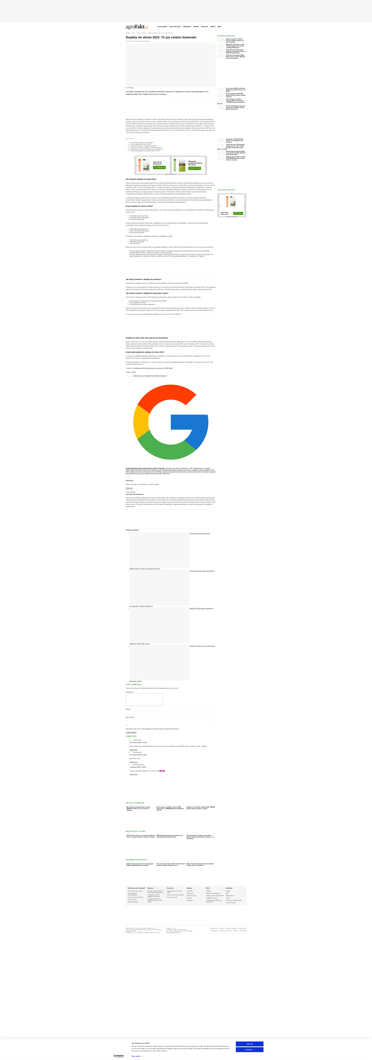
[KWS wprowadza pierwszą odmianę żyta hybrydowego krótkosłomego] (160, 833)
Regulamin (214, 930)
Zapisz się (129, 488)
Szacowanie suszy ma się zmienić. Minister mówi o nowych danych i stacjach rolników (140, 836)
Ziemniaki (190, 900)
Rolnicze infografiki (231, 928)
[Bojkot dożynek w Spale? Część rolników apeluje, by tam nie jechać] (192, 861)
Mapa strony (242, 928)
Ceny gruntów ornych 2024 (175, 895)
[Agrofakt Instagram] (235, 27)
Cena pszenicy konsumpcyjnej (132, 894)
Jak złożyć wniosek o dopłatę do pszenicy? (144, 146)
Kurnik (228, 898)
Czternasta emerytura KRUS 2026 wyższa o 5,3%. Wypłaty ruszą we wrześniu (235, 56)
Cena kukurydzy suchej (135, 891)
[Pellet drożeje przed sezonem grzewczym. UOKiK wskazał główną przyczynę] (131, 861)
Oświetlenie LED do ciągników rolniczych (154, 895)
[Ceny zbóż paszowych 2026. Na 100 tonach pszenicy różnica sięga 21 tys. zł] (163, 861)
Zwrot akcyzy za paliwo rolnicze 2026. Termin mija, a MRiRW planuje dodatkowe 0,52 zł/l (170, 808)
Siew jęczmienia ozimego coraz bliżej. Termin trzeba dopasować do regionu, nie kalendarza (200, 837)
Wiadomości (213, 928)
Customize (248, 1049)
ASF (227, 893)
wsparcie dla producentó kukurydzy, (174, 472)
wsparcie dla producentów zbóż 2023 (157, 473)
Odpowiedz (133, 750)
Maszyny (204, 26)
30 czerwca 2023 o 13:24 (138, 755)
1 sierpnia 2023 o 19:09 (138, 767)
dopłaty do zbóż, (198, 470)
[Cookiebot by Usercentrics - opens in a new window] (118, 1056)
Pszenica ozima (191, 895)
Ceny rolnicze (175, 26)
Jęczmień (190, 891)
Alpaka (228, 891)
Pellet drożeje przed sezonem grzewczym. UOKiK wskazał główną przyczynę (140, 864)
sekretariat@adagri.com (173, 932)
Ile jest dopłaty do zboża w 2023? (141, 144)
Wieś (219, 26)
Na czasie (170, 888)
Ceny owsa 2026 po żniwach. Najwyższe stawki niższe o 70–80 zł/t (236, 89)
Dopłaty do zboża (211, 898)
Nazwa (128, 709)
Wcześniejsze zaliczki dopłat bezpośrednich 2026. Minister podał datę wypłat (235, 153)
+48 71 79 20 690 (173, 931)
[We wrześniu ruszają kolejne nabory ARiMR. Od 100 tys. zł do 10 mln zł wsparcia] (134, 804)
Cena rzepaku (132, 899)
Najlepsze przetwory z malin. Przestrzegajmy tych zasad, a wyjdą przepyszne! (235, 46)
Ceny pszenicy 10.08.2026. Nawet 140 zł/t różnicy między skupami (235, 95)
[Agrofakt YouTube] (240, 27)
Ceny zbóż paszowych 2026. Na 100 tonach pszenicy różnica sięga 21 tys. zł (170, 864)
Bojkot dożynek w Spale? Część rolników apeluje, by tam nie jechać (200, 864)
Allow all (250, 1044)
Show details (136, 1056)
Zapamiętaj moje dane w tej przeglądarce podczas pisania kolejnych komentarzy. (152, 729)
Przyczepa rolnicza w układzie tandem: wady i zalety (155, 900)
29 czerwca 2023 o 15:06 (138, 742)
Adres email (130, 717)
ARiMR (208, 891)
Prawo (212, 26)
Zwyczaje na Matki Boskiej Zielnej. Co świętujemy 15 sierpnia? (234, 140)
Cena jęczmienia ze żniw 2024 (174, 891)
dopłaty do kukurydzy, (170, 470)
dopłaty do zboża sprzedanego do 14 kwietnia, (146, 472)
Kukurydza (190, 893)
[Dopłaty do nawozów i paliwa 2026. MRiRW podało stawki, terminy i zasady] (195, 804)
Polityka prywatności (225, 930)
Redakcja (243, 930)
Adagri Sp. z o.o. (152, 928)
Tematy (221, 928)
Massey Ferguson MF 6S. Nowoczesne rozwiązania (155, 891)
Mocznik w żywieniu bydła (234, 900)
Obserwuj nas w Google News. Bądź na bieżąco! (150, 376)
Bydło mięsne (230, 895)
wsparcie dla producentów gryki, (198, 472)
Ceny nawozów (133, 902)
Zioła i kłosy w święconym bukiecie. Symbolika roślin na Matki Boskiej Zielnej (235, 51)
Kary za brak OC (172, 897)
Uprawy (196, 26)
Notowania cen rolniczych (136, 888)
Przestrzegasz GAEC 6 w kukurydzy (214, 901)
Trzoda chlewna (231, 902)
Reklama (236, 930)
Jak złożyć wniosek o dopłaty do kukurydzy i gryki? (146, 147)
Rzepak (189, 898)
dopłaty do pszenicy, (185, 470)
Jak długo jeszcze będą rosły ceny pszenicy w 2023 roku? (153, 368)
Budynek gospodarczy (213, 893)
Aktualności (162, 26)
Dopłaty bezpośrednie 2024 (214, 895)
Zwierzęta (187, 26)
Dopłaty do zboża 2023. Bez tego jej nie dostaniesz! (147, 149)
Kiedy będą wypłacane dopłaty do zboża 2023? (145, 150)
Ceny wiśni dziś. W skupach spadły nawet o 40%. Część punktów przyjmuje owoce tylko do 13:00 (231, 147)
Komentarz (130, 692)
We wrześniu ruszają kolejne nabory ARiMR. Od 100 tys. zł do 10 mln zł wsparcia (138, 808)
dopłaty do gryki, (157, 470)
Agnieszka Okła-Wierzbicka (142, 41)
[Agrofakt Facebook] (230, 27)
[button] (244, 27)
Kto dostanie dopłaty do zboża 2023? (142, 142)
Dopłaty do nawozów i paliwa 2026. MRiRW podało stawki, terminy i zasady (200, 807)
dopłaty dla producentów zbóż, (140, 470)
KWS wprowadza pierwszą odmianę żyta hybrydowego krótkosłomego (169, 836)
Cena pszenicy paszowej (135, 897)
